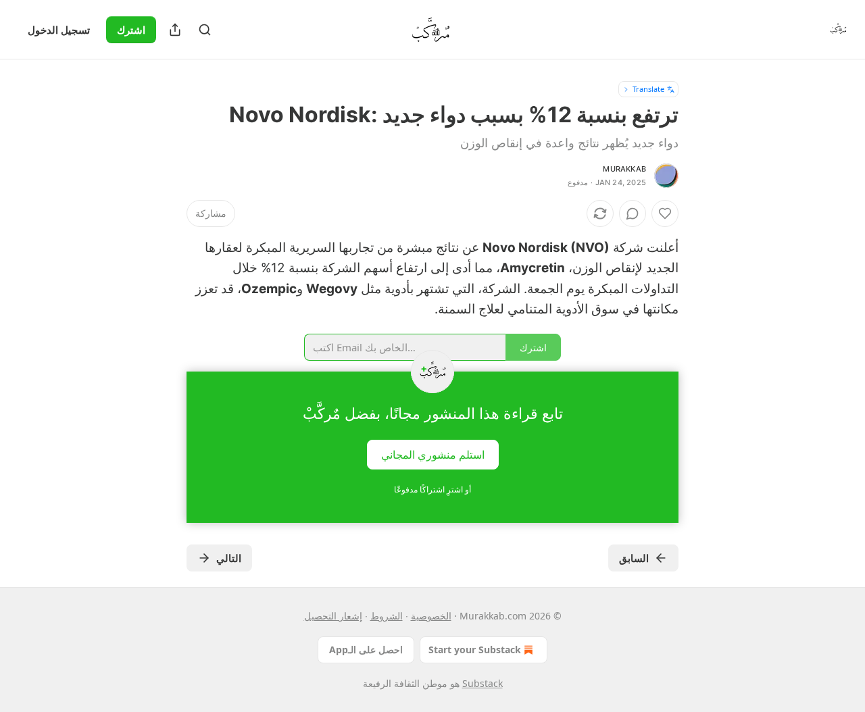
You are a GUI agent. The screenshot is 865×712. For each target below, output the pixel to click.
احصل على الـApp (366, 649)
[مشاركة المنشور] (175, 29)
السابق (634, 558)
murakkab (624, 169)
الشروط (386, 615)
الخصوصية (431, 615)
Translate (648, 89)
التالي (228, 558)
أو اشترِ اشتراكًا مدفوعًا (432, 489)
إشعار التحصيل (333, 615)
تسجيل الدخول (59, 29)
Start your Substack (474, 649)
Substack (482, 683)
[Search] (204, 29)
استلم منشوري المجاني (433, 454)
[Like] (664, 213)
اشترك (131, 29)
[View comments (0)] (632, 213)
